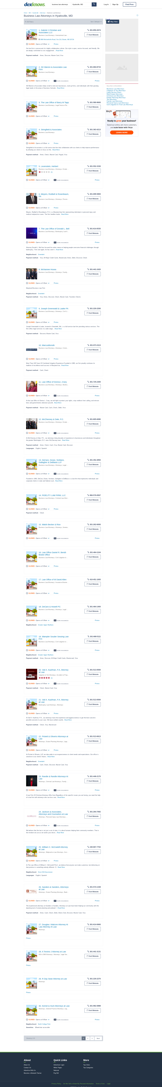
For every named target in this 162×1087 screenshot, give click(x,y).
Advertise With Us (30, 1070)
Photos (56, 44)
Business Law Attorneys (47, 35)
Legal (108, 1083)
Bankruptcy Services (69, 385)
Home (25, 13)
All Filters (30, 22)
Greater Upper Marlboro (45, 625)
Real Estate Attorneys (115, 94)
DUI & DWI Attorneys (46, 954)
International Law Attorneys (64, 35)
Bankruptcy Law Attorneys (64, 231)
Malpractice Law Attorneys (54, 852)
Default (97, 22)
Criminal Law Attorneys (63, 498)
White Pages (58, 1067)
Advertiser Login (59, 1065)
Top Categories (88, 1067)
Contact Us (27, 1067)
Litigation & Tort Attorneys (47, 675)
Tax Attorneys (112, 99)
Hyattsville (35, 13)
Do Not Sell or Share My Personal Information (78, 1083)
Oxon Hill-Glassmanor (45, 872)
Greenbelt (41, 254)
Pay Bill (56, 1073)
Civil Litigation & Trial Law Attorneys (67, 557)
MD (30, 13)
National (56, 1070)
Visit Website (93, 35)
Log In (106, 4)
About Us (27, 1065)
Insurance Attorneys (62, 582)
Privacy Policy (56, 1083)
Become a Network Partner (33, 1073)
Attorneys (43, 13)
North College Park (44, 1024)
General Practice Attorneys (55, 1009)
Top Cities (86, 1065)
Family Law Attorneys (69, 781)
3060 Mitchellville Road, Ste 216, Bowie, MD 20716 (57, 39)
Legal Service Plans (62, 105)
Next (98, 1038)
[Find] (94, 4)
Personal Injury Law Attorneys (56, 817)
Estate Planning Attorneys (54, 741)
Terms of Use (100, 1083)
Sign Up (115, 4)
